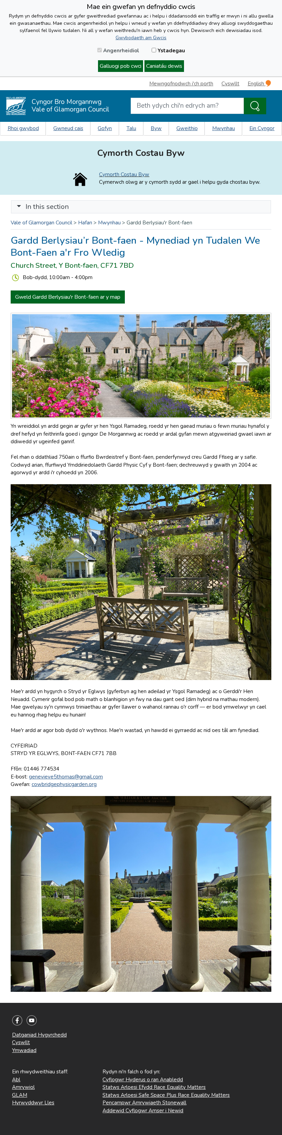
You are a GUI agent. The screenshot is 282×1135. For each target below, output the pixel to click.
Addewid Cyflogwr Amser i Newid (142, 1110)
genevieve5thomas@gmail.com (66, 776)
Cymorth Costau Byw (124, 174)
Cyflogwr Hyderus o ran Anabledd (142, 1079)
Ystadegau (170, 50)
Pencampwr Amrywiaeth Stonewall (144, 1102)
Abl (16, 1079)
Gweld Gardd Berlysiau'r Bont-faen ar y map (67, 297)
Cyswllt (230, 83)
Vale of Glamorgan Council (41, 222)
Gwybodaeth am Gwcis (141, 37)
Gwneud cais (68, 128)
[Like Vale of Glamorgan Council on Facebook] (17, 1020)
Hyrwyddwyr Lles (33, 1102)
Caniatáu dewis (164, 66)
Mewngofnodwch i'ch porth (181, 83)
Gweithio (187, 128)
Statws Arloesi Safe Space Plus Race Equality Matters (166, 1095)
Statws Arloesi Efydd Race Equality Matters (154, 1087)
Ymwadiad (24, 1050)
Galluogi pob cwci (120, 66)
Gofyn (105, 128)
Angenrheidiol (120, 50)
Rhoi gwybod (23, 128)
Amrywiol (23, 1087)
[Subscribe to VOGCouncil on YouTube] (31, 1020)
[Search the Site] (255, 106)
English (256, 83)
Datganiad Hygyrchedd (39, 1034)
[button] (19, 206)
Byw (156, 128)
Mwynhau (223, 128)
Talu (131, 128)
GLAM (19, 1095)
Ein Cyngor (261, 128)
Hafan (85, 222)
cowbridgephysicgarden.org (64, 784)
